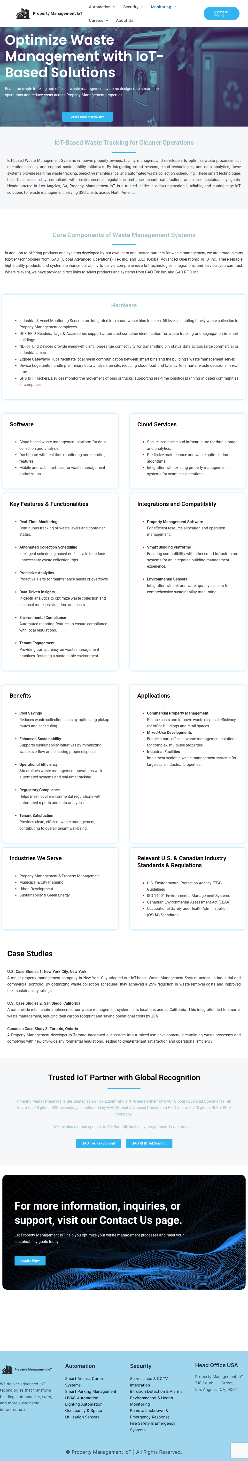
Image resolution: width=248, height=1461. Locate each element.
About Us (124, 20)
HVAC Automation (81, 1397)
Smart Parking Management (90, 1391)
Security (131, 6)
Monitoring (161, 6)
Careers (96, 20)
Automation (100, 6)
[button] (113, 7)
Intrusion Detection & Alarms (156, 1391)
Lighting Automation (83, 1404)
